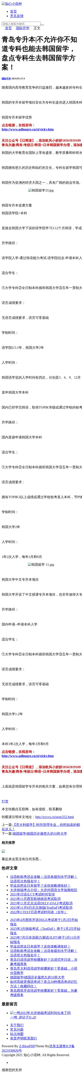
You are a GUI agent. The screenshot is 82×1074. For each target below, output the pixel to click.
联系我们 (30, 1038)
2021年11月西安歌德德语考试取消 (35, 899)
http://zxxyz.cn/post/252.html (54, 817)
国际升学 (22, 28)
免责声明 (17, 1038)
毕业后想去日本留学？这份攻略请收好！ (40, 885)
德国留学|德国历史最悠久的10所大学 (40, 833)
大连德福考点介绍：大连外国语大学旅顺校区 (43, 890)
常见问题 (17, 1029)
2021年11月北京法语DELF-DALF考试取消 (41, 903)
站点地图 (17, 1034)
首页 (13, 11)
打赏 (5, 801)
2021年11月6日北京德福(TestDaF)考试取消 (41, 907)
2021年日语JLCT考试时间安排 (32, 894)
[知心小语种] (12, 3)
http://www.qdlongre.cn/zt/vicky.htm (28, 129)
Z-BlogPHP (27, 1046)
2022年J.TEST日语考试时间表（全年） (38, 912)
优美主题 (56, 1046)
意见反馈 (17, 16)
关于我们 (17, 1025)
